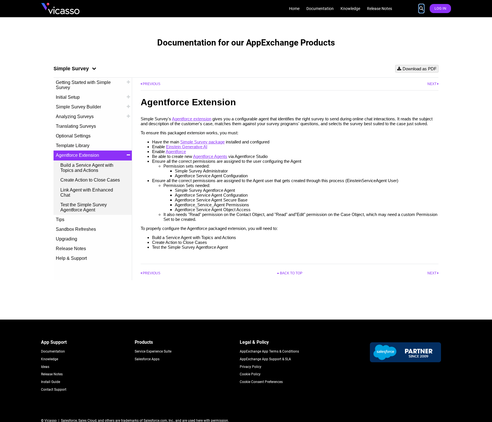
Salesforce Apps (147, 359)
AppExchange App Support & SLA (265, 359)
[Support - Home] (60, 8)
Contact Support (53, 390)
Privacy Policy (250, 367)
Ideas (45, 367)
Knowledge (49, 359)
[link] (294, 9)
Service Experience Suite (153, 351)
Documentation (53, 351)
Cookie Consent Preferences (261, 382)
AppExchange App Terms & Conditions (269, 351)
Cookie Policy (250, 374)
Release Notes (52, 374)
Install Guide (50, 382)
